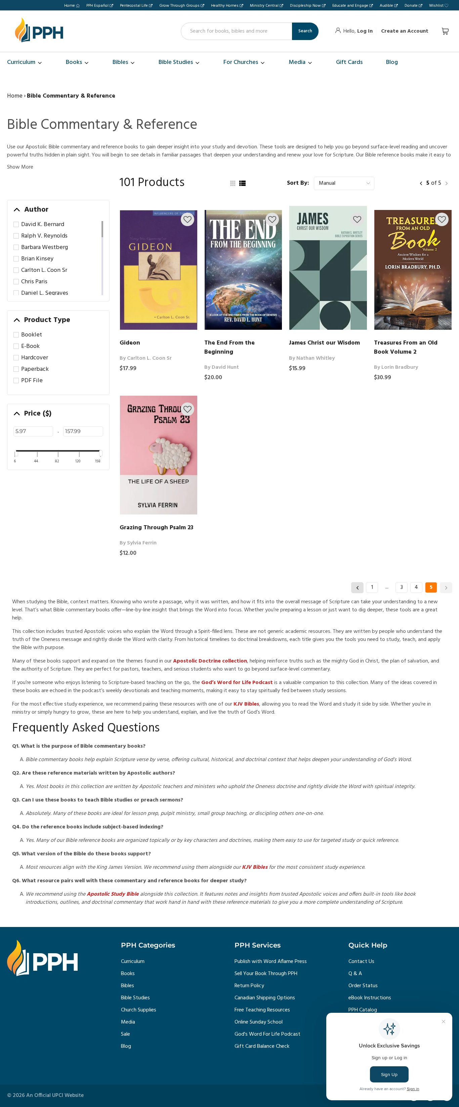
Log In (365, 31)
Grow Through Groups (179, 5)
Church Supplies (138, 1010)
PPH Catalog (362, 1010)
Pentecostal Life (134, 5)
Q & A (355, 973)
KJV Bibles (254, 867)
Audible (386, 5)
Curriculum (132, 961)
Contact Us (361, 961)
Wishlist (436, 5)
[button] (187, 219)
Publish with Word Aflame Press (271, 961)
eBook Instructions (369, 998)
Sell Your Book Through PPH (266, 973)
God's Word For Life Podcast (267, 1034)
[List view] (242, 183)
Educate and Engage (350, 5)
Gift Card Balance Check (262, 1046)
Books (128, 973)
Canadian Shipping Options (265, 998)
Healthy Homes (225, 5)
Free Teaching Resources (262, 1010)
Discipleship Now (305, 5)
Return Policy (249, 985)
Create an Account (404, 31)
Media (128, 1022)
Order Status (363, 985)
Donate (411, 5)
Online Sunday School (259, 1022)
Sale (125, 1034)
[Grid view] (232, 183)
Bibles (127, 985)
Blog (126, 1046)
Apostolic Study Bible (112, 894)
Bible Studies (135, 998)
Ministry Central (264, 5)
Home (69, 5)
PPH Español (97, 5)
